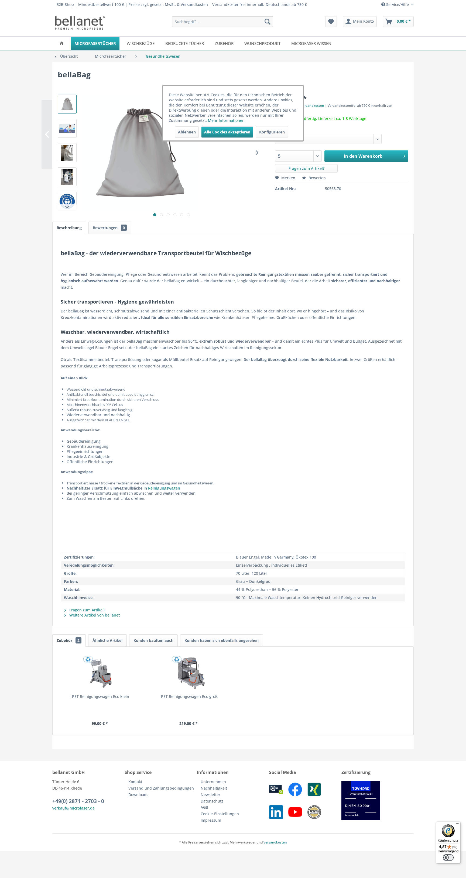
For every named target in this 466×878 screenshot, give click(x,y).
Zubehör (68, 640)
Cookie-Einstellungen (220, 813)
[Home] (61, 43)
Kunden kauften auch (153, 640)
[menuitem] (222, 21)
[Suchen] (267, 21)
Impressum (211, 820)
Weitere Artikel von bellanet (94, 615)
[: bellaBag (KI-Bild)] (67, 104)
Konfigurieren (272, 132)
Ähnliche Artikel (107, 640)
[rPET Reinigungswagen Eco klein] (99, 672)
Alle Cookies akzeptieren (227, 132)
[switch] (448, 857)
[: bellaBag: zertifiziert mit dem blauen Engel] (67, 201)
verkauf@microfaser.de (73, 808)
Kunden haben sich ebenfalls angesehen (221, 640)
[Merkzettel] (331, 21)
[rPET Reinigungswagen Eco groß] (188, 672)
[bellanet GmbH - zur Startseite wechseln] (80, 23)
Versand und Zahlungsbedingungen (161, 788)
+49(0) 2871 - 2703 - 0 (78, 801)
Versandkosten (275, 842)
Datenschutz (212, 801)
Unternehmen (213, 781)
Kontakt (135, 781)
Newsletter (210, 794)
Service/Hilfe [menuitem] (397, 4)
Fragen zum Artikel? (306, 168)
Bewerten (316, 177)
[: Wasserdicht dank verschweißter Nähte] (67, 152)
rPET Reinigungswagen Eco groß (188, 696)
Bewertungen (109, 227)
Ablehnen (187, 132)
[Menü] (457, 824)
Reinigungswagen (164, 488)
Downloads (138, 794)
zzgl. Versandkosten (308, 105)
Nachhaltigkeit (214, 788)
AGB (204, 807)
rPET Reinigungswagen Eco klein (99, 696)
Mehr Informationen (226, 120)
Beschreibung (69, 227)
